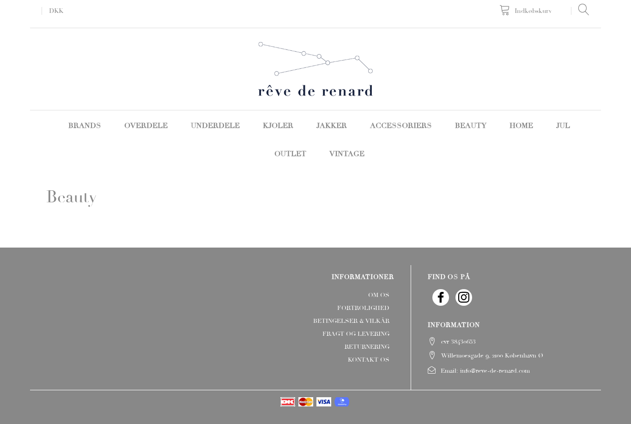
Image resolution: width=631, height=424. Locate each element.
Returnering (367, 347)
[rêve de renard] (315, 68)
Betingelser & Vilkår (351, 321)
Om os (378, 295)
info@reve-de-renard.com (495, 371)
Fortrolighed (363, 308)
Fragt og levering (355, 334)
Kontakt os (368, 359)
